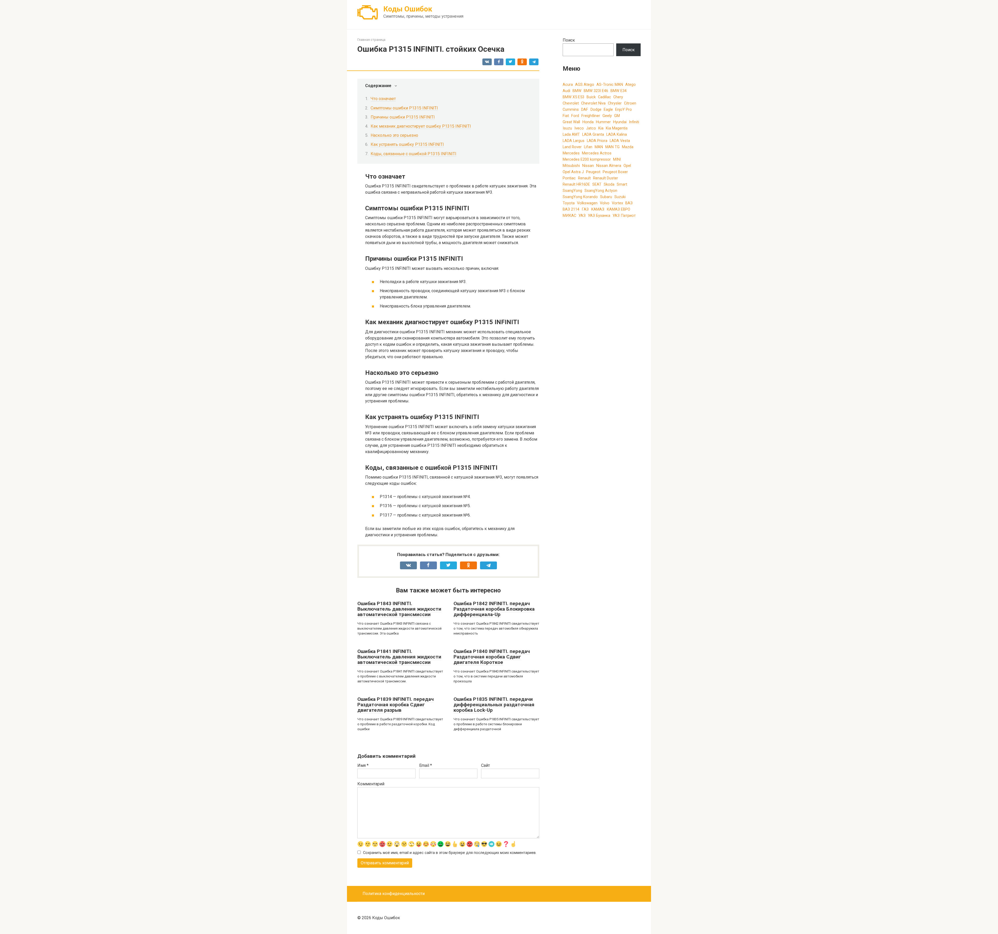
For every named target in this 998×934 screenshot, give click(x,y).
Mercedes (571, 153)
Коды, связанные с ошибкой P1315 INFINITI (413, 153)
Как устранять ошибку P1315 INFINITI (407, 144)
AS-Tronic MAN (609, 84)
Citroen (630, 103)
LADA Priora (597, 140)
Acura (568, 84)
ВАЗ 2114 (571, 209)
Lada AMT (571, 134)
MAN (599, 147)
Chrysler (615, 103)
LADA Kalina (616, 134)
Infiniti (634, 122)
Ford (575, 115)
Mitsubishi (571, 165)
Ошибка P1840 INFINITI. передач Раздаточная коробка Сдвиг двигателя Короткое (492, 656)
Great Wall (571, 122)
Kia (600, 128)
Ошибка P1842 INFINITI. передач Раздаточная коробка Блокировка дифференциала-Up (494, 608)
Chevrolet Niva (593, 103)
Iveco (579, 128)
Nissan (588, 165)
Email (425, 765)
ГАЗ (585, 209)
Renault (584, 178)
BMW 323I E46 (596, 90)
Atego (630, 84)
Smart (622, 184)
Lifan (588, 147)
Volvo (604, 203)
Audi (566, 90)
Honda (588, 122)
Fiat (566, 115)
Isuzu (567, 128)
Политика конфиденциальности (394, 893)
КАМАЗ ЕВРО (618, 209)
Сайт (485, 765)
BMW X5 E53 (573, 97)
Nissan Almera (608, 165)
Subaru (606, 196)
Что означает (383, 98)
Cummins (571, 109)
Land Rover (572, 147)
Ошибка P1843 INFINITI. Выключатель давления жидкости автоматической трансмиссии (399, 608)
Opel (627, 165)
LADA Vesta (620, 140)
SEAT (596, 184)
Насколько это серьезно (394, 135)
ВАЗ (629, 203)
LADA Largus (574, 140)
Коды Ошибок (407, 9)
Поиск (569, 40)
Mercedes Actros (597, 153)
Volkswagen (587, 203)
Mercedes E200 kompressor (587, 159)
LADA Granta (593, 134)
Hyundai (620, 122)
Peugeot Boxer (615, 171)
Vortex (617, 203)
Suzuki (620, 196)
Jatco (591, 128)
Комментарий (370, 783)
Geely (607, 115)
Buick (591, 97)
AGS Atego (584, 84)
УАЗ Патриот (624, 215)
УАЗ (582, 215)
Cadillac (604, 97)
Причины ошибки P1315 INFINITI (403, 117)
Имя (363, 765)
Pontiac (569, 178)
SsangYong (572, 190)
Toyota (569, 203)
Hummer (603, 122)
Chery (618, 97)
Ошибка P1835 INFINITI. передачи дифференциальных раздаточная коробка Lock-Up (494, 704)
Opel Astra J (573, 171)
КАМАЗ (597, 209)
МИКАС (569, 215)
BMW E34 (618, 90)
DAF (584, 109)
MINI (617, 159)
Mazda (627, 147)
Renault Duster (605, 178)
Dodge (595, 109)
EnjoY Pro (623, 109)
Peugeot (593, 171)
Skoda (609, 184)
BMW (577, 90)
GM (617, 115)
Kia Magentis (617, 128)
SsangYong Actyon (601, 190)
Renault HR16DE (576, 184)
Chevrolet (571, 103)
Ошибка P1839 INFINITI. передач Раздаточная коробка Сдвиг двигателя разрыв (395, 704)
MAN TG (612, 147)
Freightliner (590, 115)
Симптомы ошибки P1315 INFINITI (404, 108)
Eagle (608, 109)
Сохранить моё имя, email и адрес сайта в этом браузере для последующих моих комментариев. (449, 853)
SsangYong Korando (580, 196)
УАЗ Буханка (599, 215)
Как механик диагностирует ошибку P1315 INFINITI (421, 126)
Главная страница (371, 40)
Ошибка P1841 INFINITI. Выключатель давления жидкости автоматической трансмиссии (399, 656)
